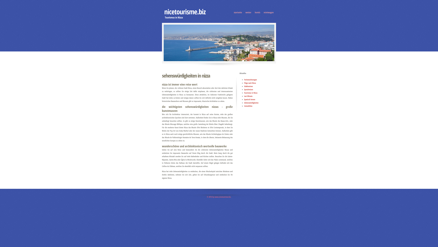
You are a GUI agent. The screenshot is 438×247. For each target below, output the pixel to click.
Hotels (257, 12)
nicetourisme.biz (185, 11)
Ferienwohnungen (250, 79)
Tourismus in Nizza (250, 93)
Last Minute (248, 96)
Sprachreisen (248, 89)
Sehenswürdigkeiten (251, 103)
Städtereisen (248, 86)
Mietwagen (269, 12)
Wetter (248, 12)
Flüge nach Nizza (250, 83)
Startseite (238, 12)
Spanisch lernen (249, 99)
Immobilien (248, 106)
